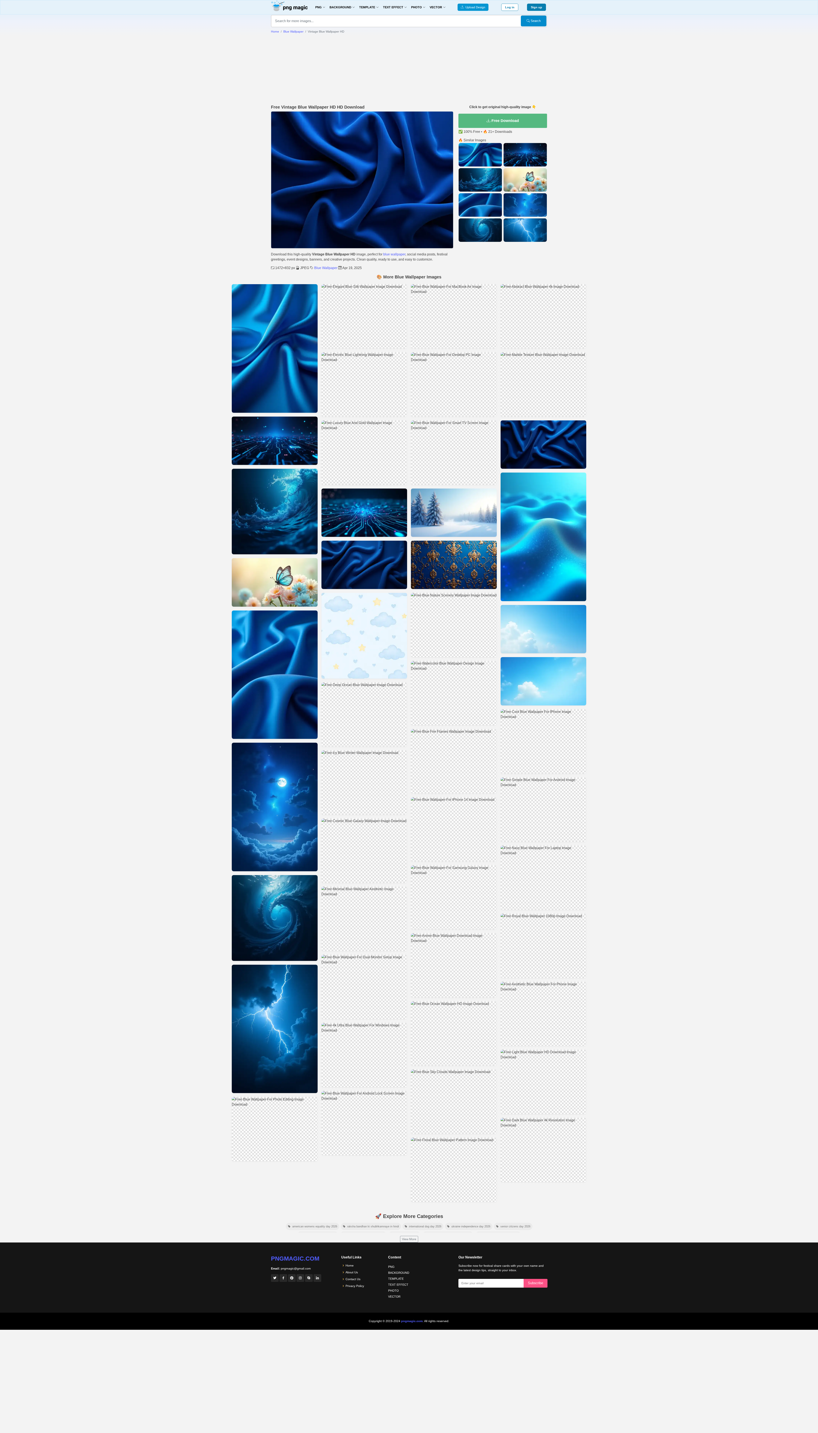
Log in (509, 7)
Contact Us (353, 1279)
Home (275, 31)
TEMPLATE (396, 1278)
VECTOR (394, 1296)
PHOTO (393, 1290)
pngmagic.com (295, 1258)
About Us (352, 1272)
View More (409, 1239)
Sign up (536, 7)
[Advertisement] (409, 69)
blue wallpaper (394, 254)
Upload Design (474, 7)
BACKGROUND (398, 1272)
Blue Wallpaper (293, 31)
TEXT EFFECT (398, 1284)
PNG (391, 1266)
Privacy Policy (355, 1285)
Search (535, 21)
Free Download (504, 121)
